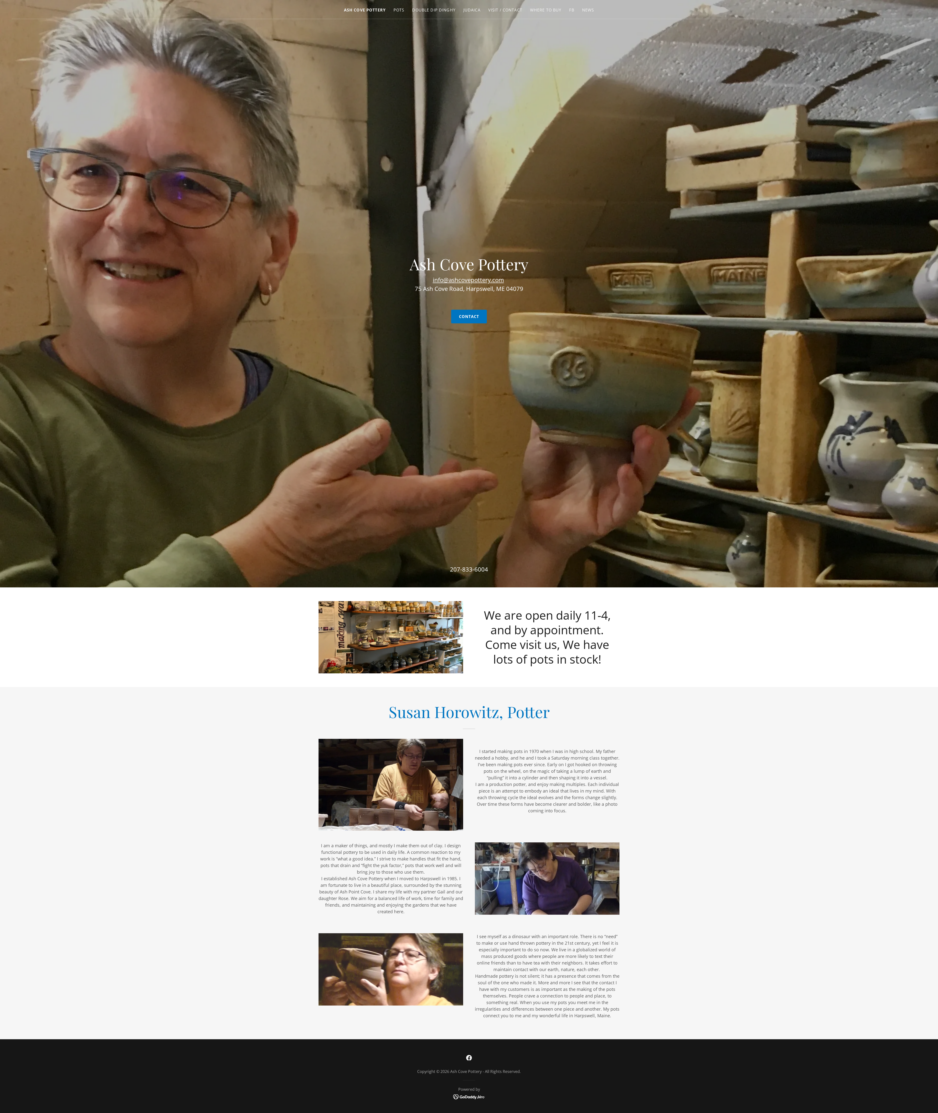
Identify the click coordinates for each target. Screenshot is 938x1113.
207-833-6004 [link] (469, 569)
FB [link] (571, 10)
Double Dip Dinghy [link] (433, 10)
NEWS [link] (588, 10)
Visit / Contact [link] (505, 10)
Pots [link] (399, 10)
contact (469, 316)
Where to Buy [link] (546, 10)
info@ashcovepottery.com (468, 280)
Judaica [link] (471, 10)
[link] (469, 1058)
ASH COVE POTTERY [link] (365, 10)
